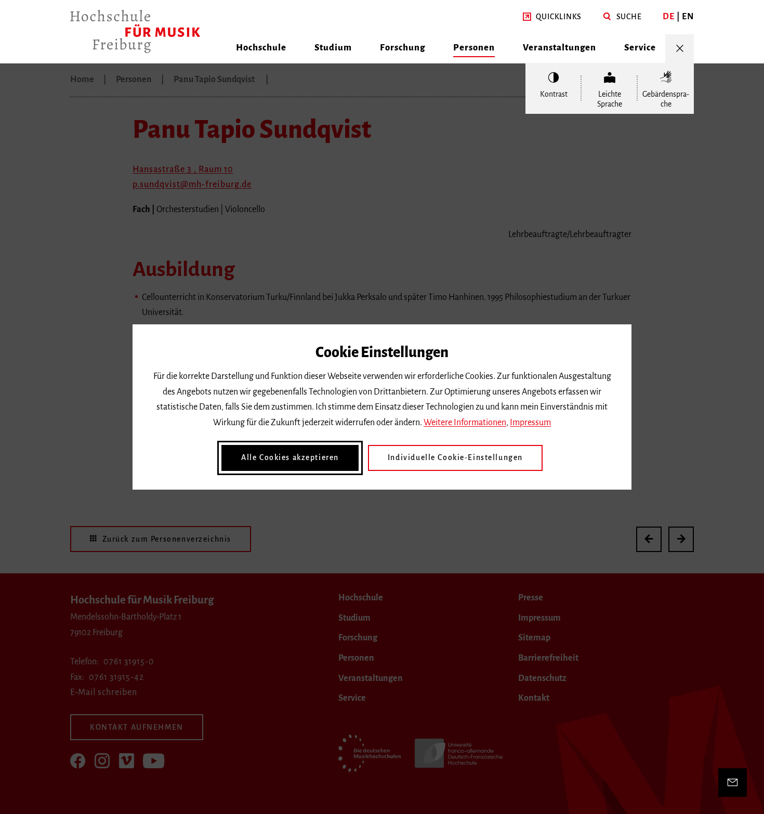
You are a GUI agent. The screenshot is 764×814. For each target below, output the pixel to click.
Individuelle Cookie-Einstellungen (455, 457)
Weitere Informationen (465, 422)
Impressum (530, 422)
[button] (552, 17)
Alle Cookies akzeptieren (290, 457)
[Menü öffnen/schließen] (679, 48)
